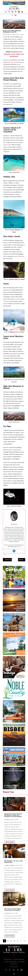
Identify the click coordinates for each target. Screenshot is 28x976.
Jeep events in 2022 (13, 62)
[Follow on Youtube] (19, 11)
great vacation (19, 256)
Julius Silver (13, 123)
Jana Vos (8, 819)
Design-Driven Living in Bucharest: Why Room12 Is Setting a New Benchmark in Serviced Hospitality (13, 815)
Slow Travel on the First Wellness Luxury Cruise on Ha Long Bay (12, 909)
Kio (13, 506)
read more (10, 842)
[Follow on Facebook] (9, 11)
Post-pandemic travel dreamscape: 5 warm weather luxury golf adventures (14, 54)
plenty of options (13, 450)
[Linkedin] (14, 551)
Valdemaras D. (13, 332)
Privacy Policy (14, 966)
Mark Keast (7, 34)
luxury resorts (7, 144)
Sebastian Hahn (13, 279)
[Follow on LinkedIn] (22, 11)
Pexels (21, 123)
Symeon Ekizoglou (15, 230)
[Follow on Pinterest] (15, 11)
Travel (22, 34)
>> (25, 941)
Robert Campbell (10, 865)
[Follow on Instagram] (12, 11)
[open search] (12, 15)
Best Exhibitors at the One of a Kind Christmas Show (13, 861)
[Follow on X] (5, 11)
